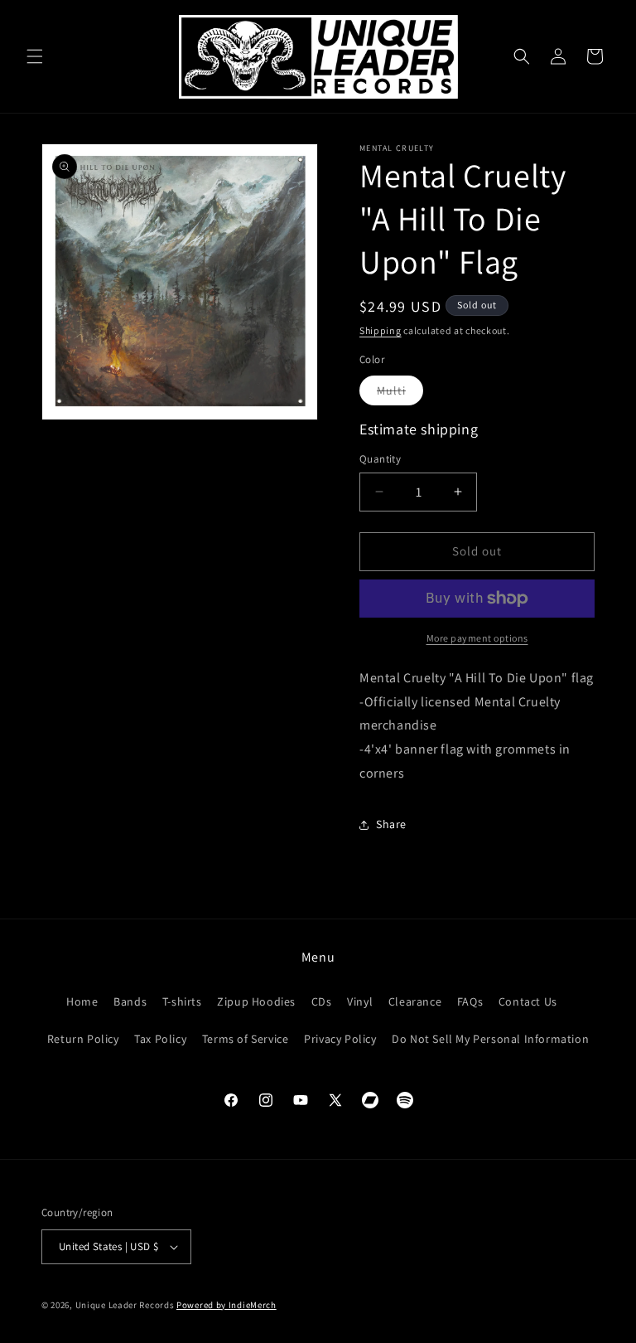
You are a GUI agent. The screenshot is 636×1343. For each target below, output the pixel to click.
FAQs (470, 1001)
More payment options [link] (477, 638)
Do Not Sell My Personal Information (490, 1038)
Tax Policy (160, 1038)
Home (82, 1001)
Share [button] (391, 824)
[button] (35, 56)
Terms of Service (245, 1038)
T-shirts (182, 1001)
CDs (321, 1001)
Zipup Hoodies (256, 1001)
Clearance (414, 1001)
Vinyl (360, 1001)
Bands (130, 1001)
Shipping (380, 330)
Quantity (380, 459)
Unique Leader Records (125, 1305)
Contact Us (528, 1001)
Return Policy (83, 1038)
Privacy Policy (340, 1038)
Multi (400, 393)
